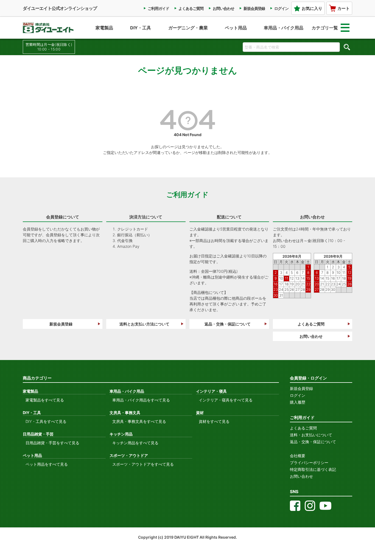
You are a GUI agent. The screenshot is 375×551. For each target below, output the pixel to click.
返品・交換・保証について (228, 324)
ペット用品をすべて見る (47, 464)
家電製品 (104, 27)
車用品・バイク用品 (283, 27)
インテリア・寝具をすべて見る (226, 400)
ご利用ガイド (158, 8)
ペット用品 (236, 27)
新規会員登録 (254, 8)
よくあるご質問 (190, 8)
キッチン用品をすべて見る (135, 442)
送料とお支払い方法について (144, 324)
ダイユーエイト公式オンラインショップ (60, 8)
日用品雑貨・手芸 (38, 434)
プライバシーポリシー (309, 462)
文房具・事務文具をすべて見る (139, 421)
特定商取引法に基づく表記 (313, 469)
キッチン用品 (121, 434)
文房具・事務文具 (125, 412)
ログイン (281, 8)
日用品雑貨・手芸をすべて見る (52, 442)
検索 (346, 46)
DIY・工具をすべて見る (46, 421)
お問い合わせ (223, 8)
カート (343, 8)
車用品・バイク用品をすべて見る (141, 400)
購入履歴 (297, 402)
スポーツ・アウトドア (129, 455)
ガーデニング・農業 (188, 27)
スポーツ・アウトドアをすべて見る (143, 464)
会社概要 (297, 455)
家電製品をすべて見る (45, 400)
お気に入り (312, 8)
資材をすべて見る (214, 421)
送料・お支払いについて (311, 434)
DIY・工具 (140, 27)
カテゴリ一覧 (325, 27)
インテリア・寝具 (211, 391)
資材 (200, 412)
